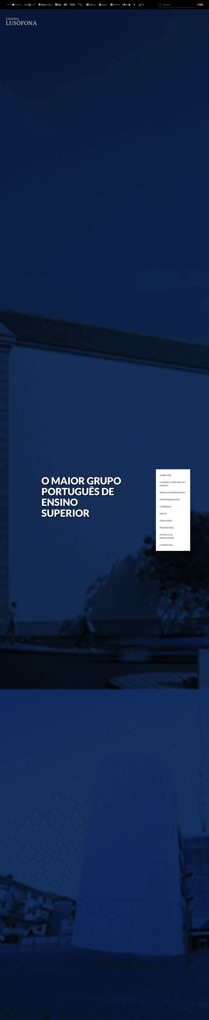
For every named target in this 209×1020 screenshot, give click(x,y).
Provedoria (167, 527)
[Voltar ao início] (21, 21)
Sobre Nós (165, 475)
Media (163, 513)
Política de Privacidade (167, 536)
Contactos (166, 545)
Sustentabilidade (170, 499)
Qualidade (166, 520)
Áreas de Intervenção (172, 492)
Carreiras (165, 506)
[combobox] (176, 5)
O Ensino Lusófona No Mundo (172, 484)
